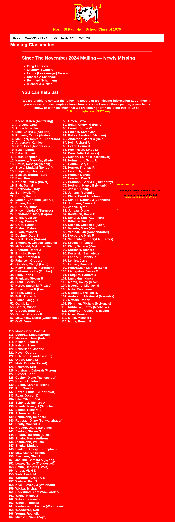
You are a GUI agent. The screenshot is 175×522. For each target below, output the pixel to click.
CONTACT (84, 38)
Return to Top (125, 184)
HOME (16, 38)
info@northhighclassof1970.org (87, 111)
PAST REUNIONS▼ (63, 38)
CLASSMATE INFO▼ (36, 38)
